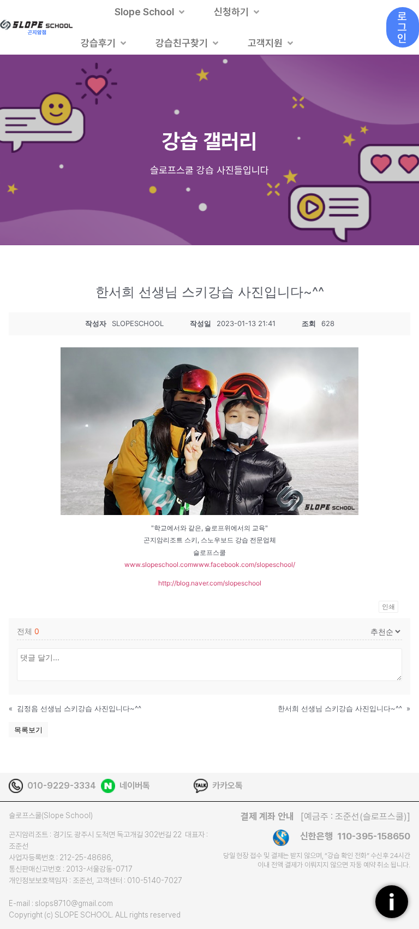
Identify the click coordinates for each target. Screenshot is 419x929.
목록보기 (28, 729)
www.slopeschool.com (158, 564)
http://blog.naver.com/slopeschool (209, 583)
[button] (150, 11)
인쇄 (388, 606)
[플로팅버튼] (391, 901)
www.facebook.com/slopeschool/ (244, 564)
